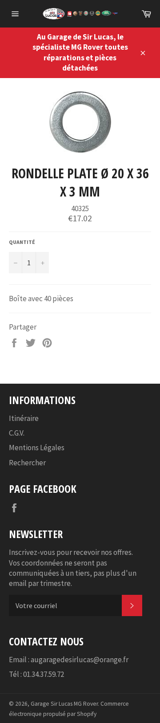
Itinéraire (24, 418)
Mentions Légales (36, 447)
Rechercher (27, 463)
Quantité (22, 242)
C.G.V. (16, 433)
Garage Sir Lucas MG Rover (64, 703)
